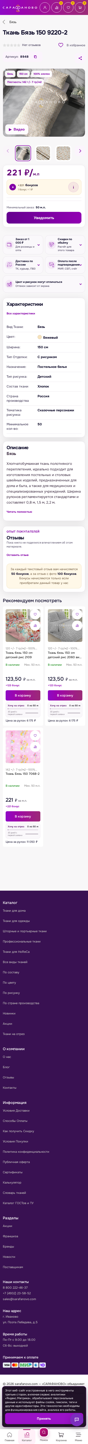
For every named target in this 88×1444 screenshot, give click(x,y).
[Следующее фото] (80, 151)
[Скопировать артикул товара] (35, 57)
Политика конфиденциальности (26, 1152)
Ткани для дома (14, 911)
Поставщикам (13, 1267)
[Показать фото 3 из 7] (43, 153)
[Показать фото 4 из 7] (63, 153)
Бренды (8, 1246)
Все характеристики (21, 313)
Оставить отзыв (18, 555)
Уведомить (44, 217)
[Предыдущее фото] (8, 151)
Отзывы (8, 1077)
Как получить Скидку (18, 1131)
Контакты (9, 1088)
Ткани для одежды (16, 921)
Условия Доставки (16, 1111)
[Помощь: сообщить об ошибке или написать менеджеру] (76, 1419)
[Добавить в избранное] (35, 614)
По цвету (9, 983)
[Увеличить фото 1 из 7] (44, 103)
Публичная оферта (16, 1162)
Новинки (9, 1013)
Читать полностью (19, 512)
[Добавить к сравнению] (35, 625)
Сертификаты (13, 1172)
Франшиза (10, 1236)
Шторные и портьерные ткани (25, 931)
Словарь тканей (14, 1193)
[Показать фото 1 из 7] (23, 153)
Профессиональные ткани (22, 941)
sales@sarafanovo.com (19, 1299)
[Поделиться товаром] (80, 58)
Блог (6, 1067)
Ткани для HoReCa (16, 952)
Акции (7, 1024)
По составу (11, 972)
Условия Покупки (15, 1141)
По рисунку (11, 993)
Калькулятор (12, 1182)
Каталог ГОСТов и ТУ (18, 1203)
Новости (9, 1257)
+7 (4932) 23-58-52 (17, 1293)
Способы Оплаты (15, 1121)
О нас (7, 1057)
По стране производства (21, 1003)
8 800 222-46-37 (15, 1288)
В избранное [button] (76, 45)
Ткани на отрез (14, 1034)
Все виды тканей (15, 962)
